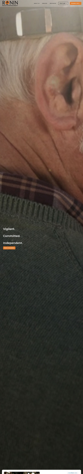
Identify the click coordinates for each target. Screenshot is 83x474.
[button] (37, 3)
